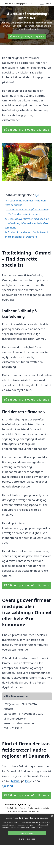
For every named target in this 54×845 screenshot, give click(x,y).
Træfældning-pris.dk (17, 3)
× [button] (52, 816)
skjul (36, 195)
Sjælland (7, 786)
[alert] (27, 829)
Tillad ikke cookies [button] (27, 839)
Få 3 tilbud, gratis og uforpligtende (27, 36)
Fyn (27, 781)
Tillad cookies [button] (27, 833)
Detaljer (39, 828)
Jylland (15, 781)
